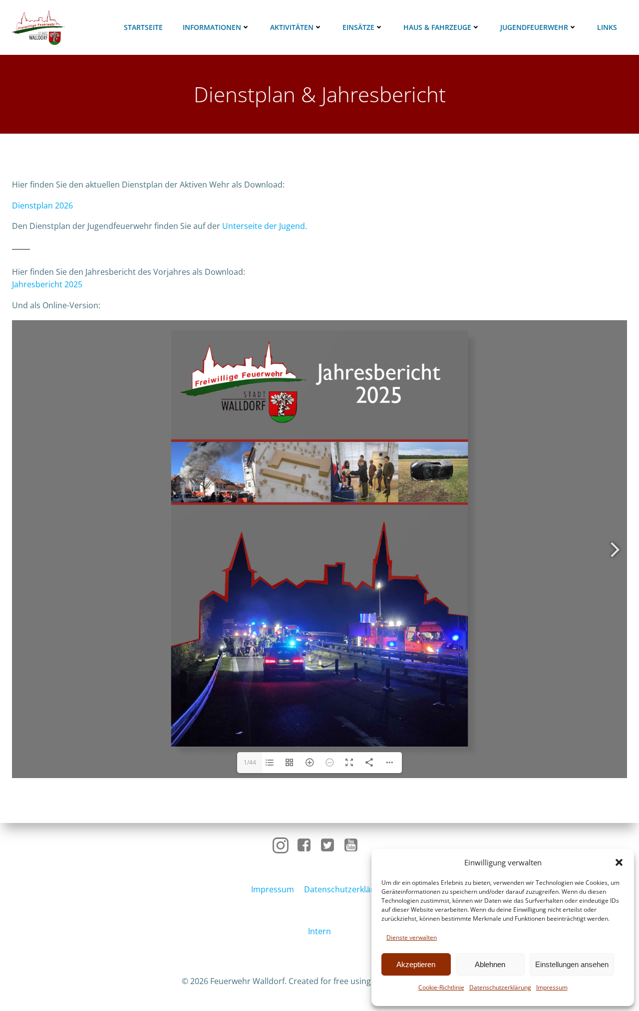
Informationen (212, 27)
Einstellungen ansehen (572, 964)
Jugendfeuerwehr (534, 27)
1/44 (250, 762)
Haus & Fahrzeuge (437, 27)
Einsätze (358, 27)
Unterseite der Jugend (263, 225)
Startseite (143, 27)
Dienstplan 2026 (42, 205)
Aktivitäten (292, 27)
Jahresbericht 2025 (47, 284)
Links (607, 27)
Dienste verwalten (411, 937)
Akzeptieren (415, 964)
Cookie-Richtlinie (441, 987)
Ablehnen (490, 964)
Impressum (552, 987)
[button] (619, 862)
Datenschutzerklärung (500, 987)
